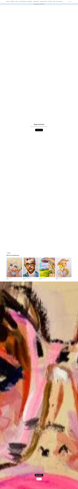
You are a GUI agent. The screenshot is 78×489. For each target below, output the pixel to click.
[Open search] (69, 1)
